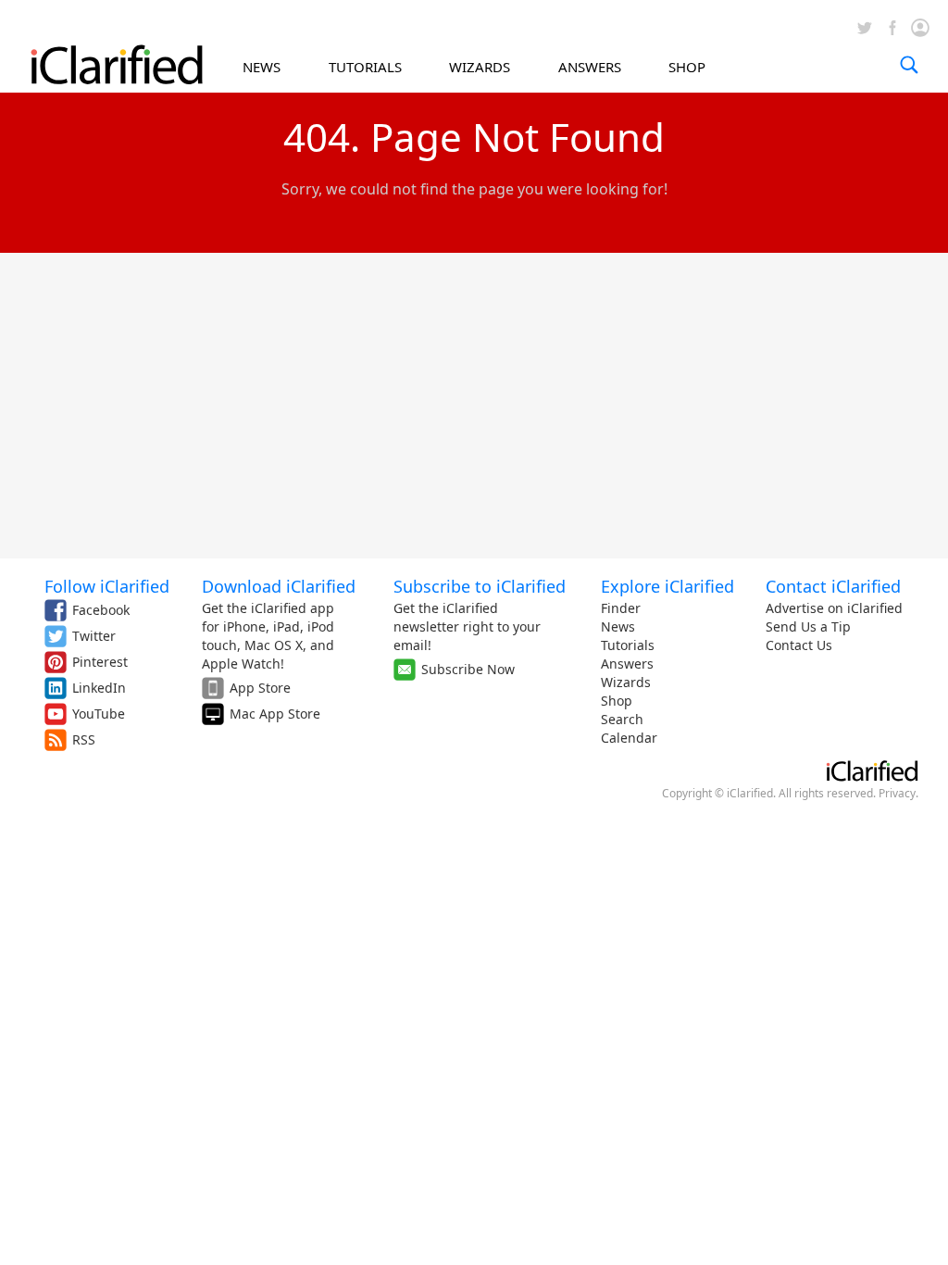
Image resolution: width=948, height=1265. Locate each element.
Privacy (897, 793)
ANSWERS (589, 66)
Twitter (94, 636)
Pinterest (100, 661)
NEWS (262, 66)
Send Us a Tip (808, 626)
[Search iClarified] (909, 65)
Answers (627, 663)
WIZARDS (479, 66)
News (618, 626)
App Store (260, 687)
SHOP (686, 66)
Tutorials (628, 645)
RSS (83, 739)
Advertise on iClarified (834, 608)
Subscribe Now (468, 669)
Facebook (101, 610)
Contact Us (799, 645)
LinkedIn (99, 687)
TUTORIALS (365, 66)
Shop (616, 700)
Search (622, 719)
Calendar (629, 737)
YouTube (98, 713)
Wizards (626, 682)
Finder (621, 608)
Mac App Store (275, 713)
